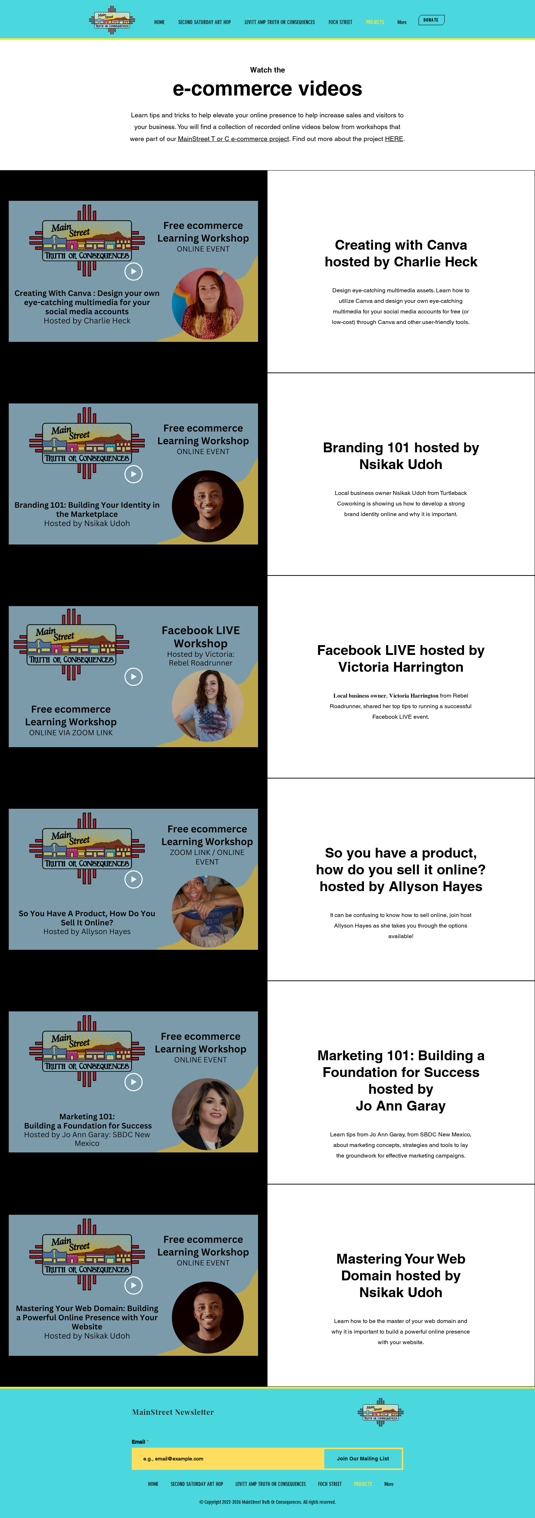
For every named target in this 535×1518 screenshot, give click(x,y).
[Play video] (133, 271)
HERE (394, 139)
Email (138, 1441)
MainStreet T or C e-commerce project (233, 139)
